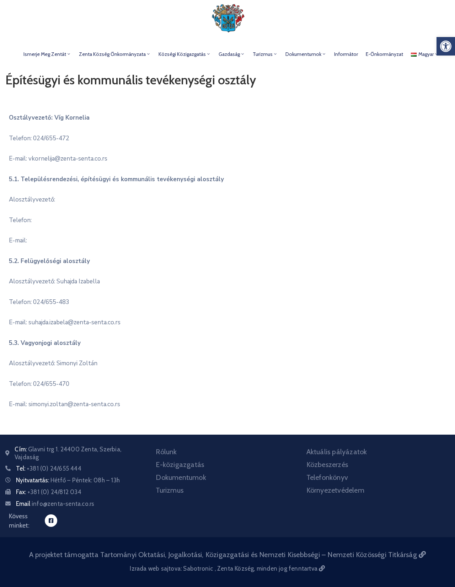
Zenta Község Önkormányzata (112, 54)
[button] (446, 46)
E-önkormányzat (384, 54)
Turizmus (263, 54)
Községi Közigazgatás (182, 54)
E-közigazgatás (180, 464)
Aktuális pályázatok (336, 451)
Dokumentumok (303, 54)
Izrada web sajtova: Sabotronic (172, 568)
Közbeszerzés (327, 464)
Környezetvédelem (335, 490)
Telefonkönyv (327, 477)
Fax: (48, 492)
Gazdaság (229, 54)
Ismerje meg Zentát (44, 54)
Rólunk (166, 451)
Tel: (48, 468)
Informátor (346, 54)
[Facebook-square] (51, 520)
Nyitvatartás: (68, 480)
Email (55, 503)
